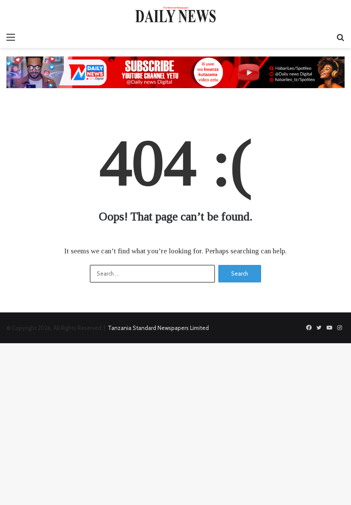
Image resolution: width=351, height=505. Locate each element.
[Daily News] (175, 14)
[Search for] (340, 37)
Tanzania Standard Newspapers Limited (158, 327)
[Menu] (10, 37)
